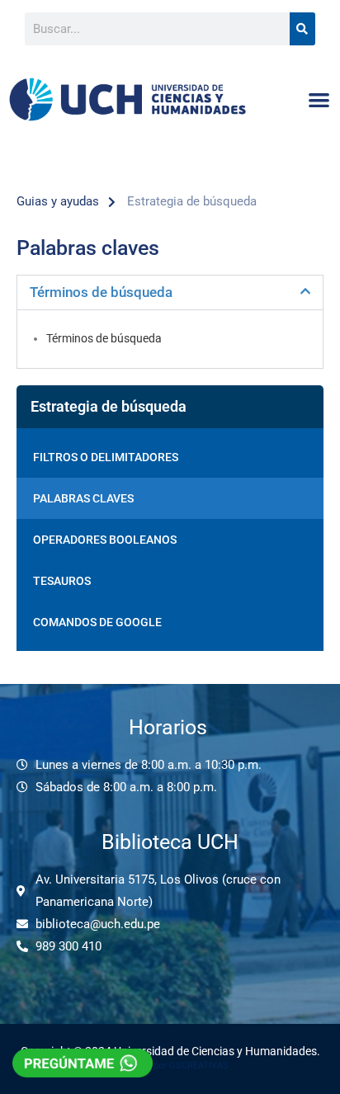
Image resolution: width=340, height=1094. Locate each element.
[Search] (302, 28)
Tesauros (62, 580)
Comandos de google (97, 622)
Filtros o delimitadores (105, 457)
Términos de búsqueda (101, 292)
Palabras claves (83, 498)
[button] (320, 99)
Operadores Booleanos (105, 539)
